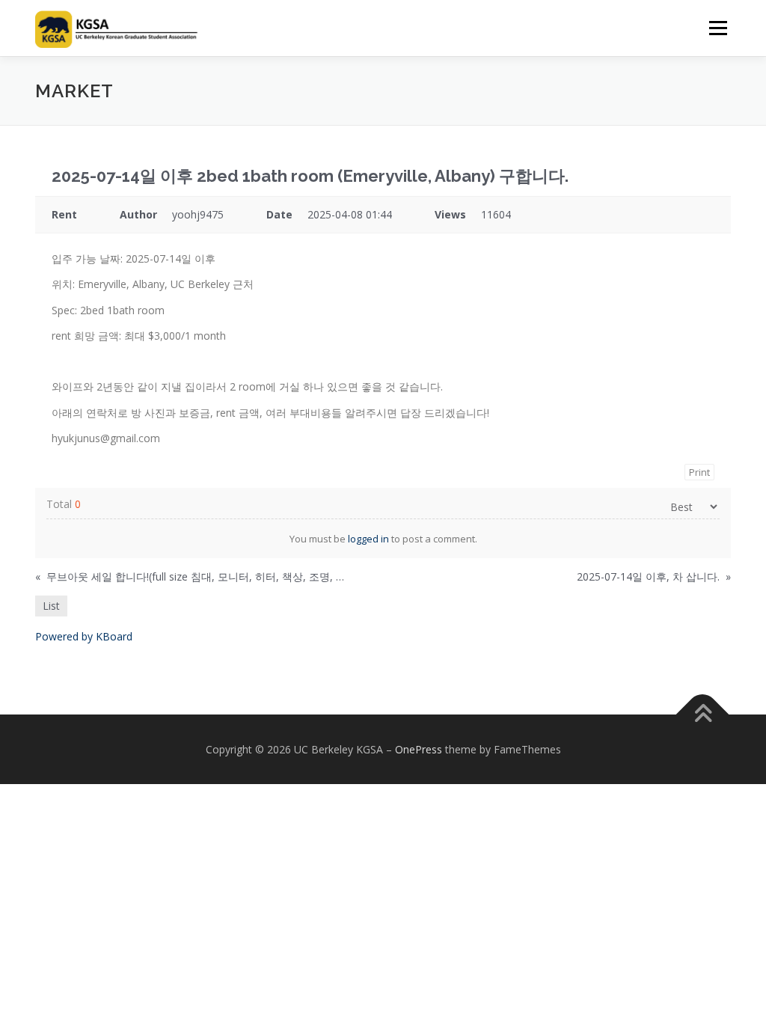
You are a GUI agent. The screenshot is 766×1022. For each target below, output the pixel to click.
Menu (718, 28)
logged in (368, 538)
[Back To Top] (702, 714)
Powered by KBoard (83, 636)
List (51, 606)
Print (699, 472)
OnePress (418, 749)
